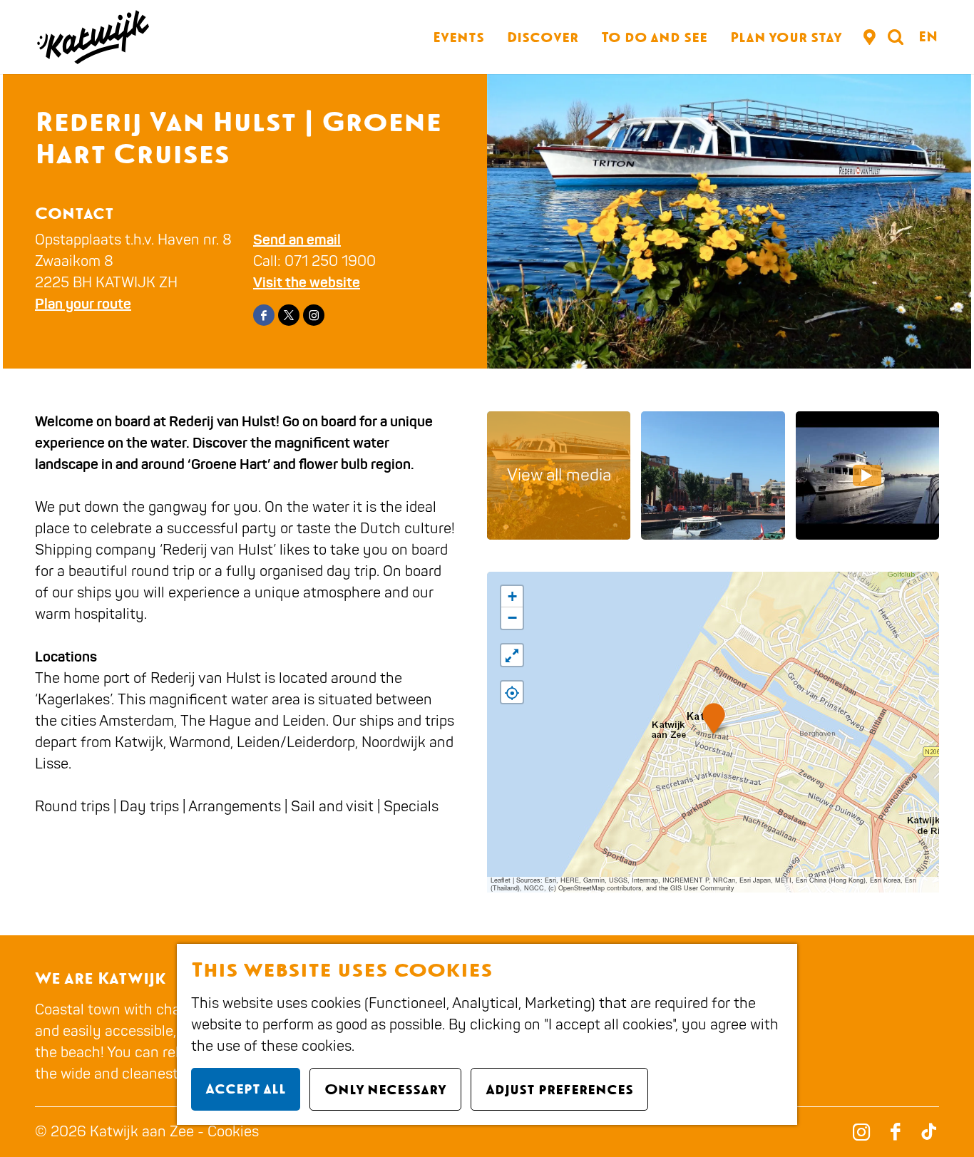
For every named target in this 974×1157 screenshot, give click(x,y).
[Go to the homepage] (92, 37)
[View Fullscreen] (512, 655)
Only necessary (385, 1089)
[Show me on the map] (512, 692)
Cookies (233, 1132)
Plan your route (83, 304)
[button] (713, 718)
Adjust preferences (559, 1089)
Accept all (245, 1088)
